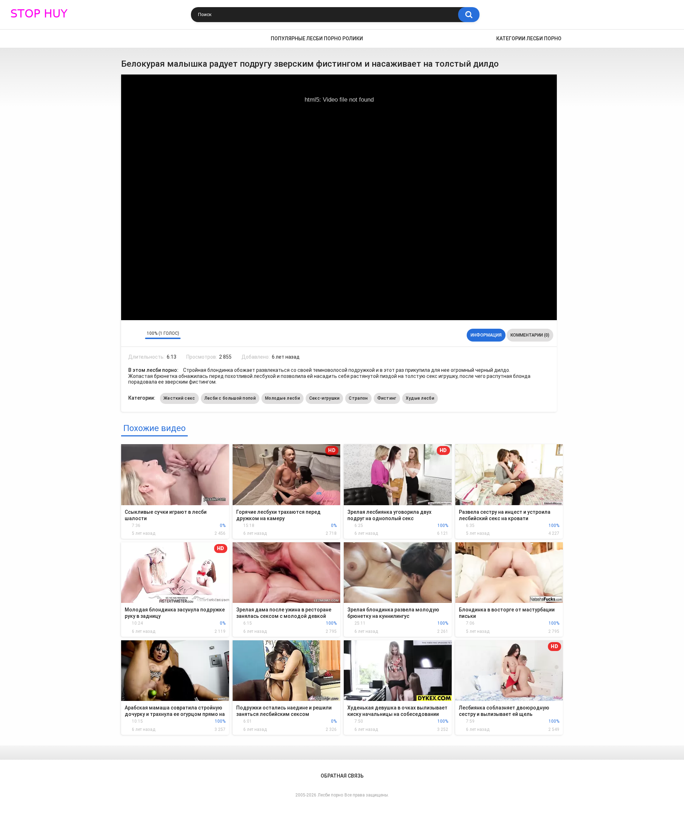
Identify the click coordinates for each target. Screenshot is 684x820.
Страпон (358, 398)
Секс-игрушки (324, 398)
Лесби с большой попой (230, 398)
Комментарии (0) (530, 335)
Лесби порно (330, 795)
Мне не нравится (137, 335)
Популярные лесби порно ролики (317, 38)
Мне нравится (128, 335)
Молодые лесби (282, 398)
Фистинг (387, 398)
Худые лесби (420, 398)
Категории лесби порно (528, 38)
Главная (130, 39)
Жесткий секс (179, 398)
